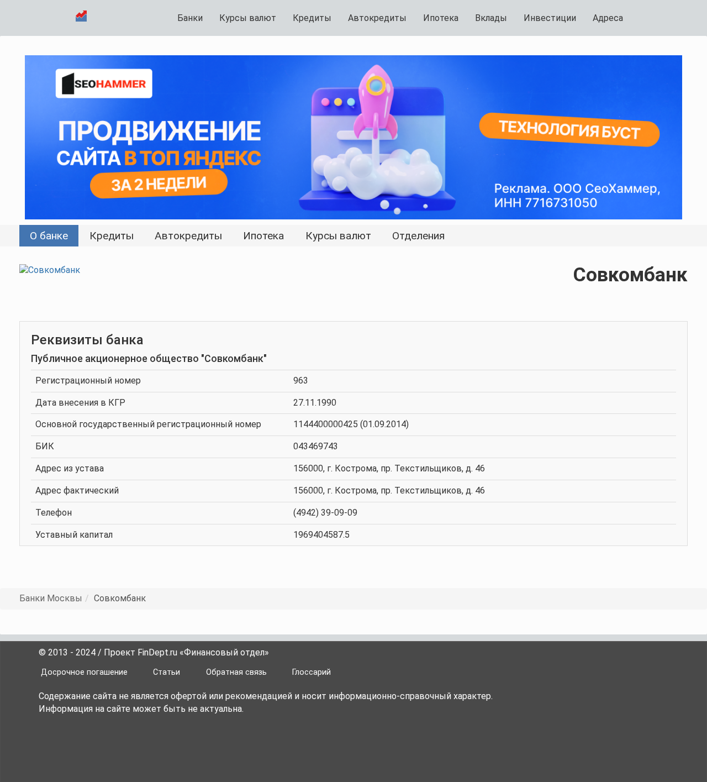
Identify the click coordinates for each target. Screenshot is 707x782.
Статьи (166, 672)
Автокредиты (377, 18)
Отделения (418, 235)
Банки (190, 18)
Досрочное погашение (84, 672)
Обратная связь (236, 672)
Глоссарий (311, 672)
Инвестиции (550, 18)
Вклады (491, 18)
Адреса (608, 18)
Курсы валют (247, 18)
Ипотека (440, 18)
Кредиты (312, 18)
